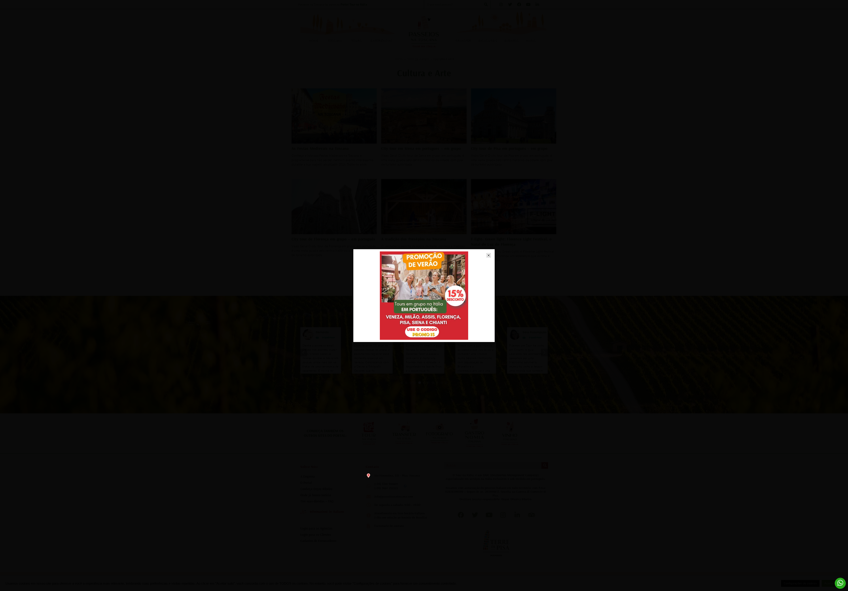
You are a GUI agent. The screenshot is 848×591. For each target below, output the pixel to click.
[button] (488, 255)
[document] (424, 295)
